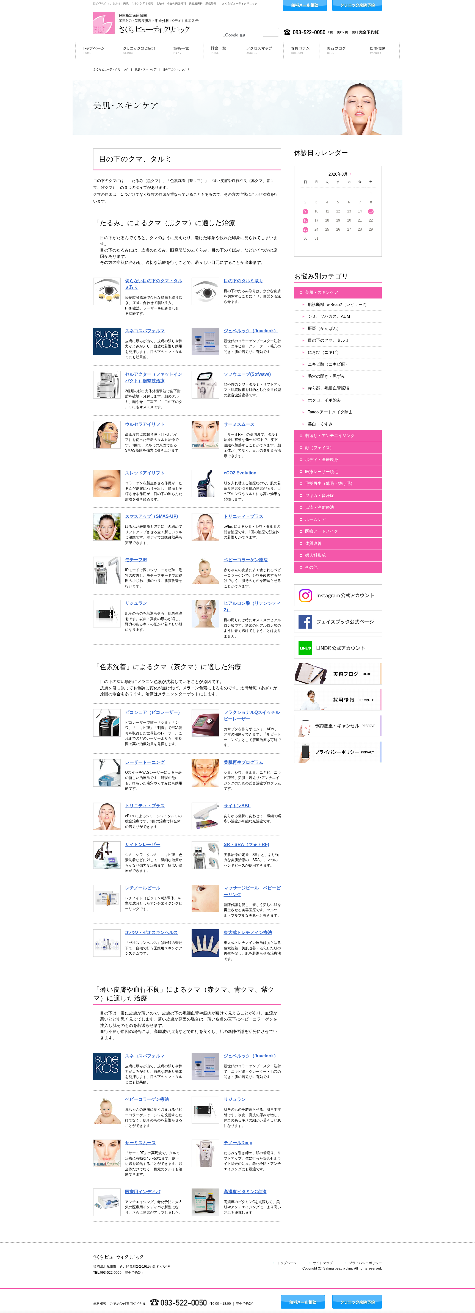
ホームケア (315, 519)
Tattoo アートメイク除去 (330, 412)
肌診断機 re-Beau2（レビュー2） (338, 304)
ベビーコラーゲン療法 (246, 559)
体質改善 (313, 543)
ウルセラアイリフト (145, 424)
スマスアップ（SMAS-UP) (151, 516)
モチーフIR (136, 559)
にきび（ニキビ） (324, 352)
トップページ (287, 1263)
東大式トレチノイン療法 (248, 932)
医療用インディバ (142, 1191)
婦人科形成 (315, 555)
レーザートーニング (145, 762)
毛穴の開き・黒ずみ (326, 376)
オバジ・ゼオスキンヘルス (151, 932)
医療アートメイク (321, 531)
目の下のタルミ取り (243, 280)
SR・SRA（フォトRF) (246, 844)
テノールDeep (238, 1142)
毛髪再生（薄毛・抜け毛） (330, 483)
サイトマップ (323, 1263)
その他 (311, 567)
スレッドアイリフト (145, 473)
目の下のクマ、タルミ (328, 340)
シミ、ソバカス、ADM (329, 316)
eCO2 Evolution (240, 473)
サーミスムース (239, 424)
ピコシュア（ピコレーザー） (153, 712)
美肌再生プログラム (243, 762)
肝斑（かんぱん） (324, 328)
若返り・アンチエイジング (330, 435)
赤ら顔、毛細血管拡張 (328, 388)
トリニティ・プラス (243, 516)
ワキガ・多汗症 (319, 495)
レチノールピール (142, 888)
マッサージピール (241, 888)
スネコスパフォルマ (145, 330)
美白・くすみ (320, 424)
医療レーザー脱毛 (321, 471)
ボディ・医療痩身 (321, 459)
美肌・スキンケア (321, 292)
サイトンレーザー (142, 844)
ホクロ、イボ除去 (324, 400)
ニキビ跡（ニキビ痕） (328, 364)
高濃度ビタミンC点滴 (245, 1191)
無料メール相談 (305, 5)
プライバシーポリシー (365, 1263)
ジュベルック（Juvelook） (251, 330)
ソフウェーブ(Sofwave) (247, 374)
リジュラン (136, 603)
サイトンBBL (237, 805)
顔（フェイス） (319, 447)
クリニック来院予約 (357, 5)
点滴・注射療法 (319, 507)
